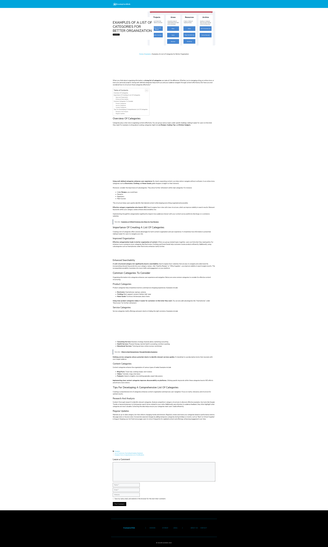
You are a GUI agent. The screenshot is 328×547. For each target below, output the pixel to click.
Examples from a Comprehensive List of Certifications (129, 455)
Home (141, 54)
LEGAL (175, 528)
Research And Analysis (122, 111)
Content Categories (121, 107)
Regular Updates (120, 113)
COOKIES (152, 528)
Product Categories (121, 103)
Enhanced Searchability (122, 99)
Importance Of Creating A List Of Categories (127, 95)
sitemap (165, 528)
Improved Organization (122, 97)
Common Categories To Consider (123, 101)
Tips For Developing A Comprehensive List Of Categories (131, 109)
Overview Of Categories (121, 93)
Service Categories (121, 105)
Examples (116, 34)
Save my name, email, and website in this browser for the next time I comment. (140, 499)
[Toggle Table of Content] (146, 90)
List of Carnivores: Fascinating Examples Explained (129, 453)
